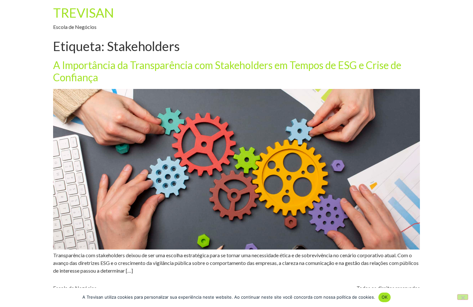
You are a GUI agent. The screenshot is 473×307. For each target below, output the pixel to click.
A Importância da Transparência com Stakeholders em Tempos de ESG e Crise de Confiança (227, 71)
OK (385, 297)
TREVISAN (83, 13)
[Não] (462, 297)
